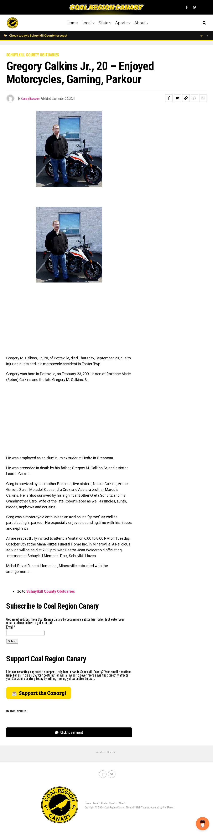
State (103, 22)
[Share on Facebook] (169, 98)
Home (72, 22)
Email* (10, 627)
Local (87, 22)
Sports (121, 22)
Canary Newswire (30, 98)
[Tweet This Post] (177, 98)
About (140, 22)
